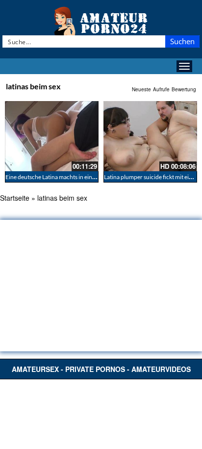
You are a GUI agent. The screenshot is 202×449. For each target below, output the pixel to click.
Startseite (14, 198)
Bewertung (184, 89)
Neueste (141, 89)
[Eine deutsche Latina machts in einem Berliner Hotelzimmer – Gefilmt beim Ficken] (52, 136)
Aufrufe (161, 89)
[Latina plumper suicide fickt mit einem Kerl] (150, 136)
